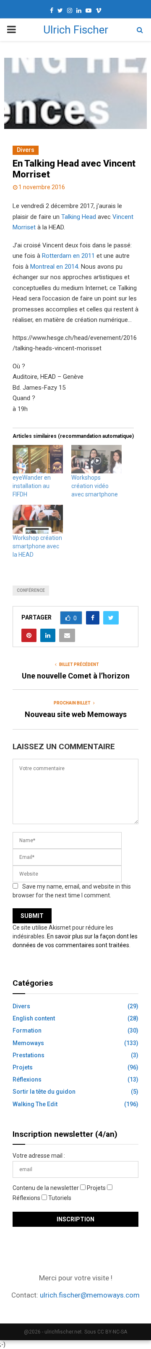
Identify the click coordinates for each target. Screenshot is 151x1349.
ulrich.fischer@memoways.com (90, 1295)
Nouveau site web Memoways (76, 714)
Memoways (28, 1043)
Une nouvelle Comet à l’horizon (76, 675)
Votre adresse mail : (39, 1155)
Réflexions (27, 1079)
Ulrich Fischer (75, 29)
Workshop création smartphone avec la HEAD (37, 546)
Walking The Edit (35, 1104)
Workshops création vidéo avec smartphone (94, 486)
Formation (27, 1030)
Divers (25, 149)
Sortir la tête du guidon (44, 1091)
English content (34, 1018)
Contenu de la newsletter (46, 1188)
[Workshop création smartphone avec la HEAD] (38, 519)
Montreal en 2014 (54, 266)
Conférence (31, 590)
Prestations (28, 1055)
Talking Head (78, 217)
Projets (23, 1067)
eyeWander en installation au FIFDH (32, 486)
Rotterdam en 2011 (68, 256)
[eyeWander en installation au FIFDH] (38, 459)
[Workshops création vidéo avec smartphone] (96, 459)
